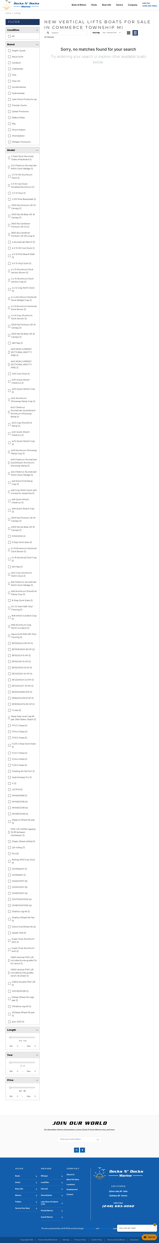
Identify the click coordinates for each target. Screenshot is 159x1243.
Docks (94, 5)
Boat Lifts (106, 5)
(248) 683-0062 (149, 6)
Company (132, 5)
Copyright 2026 (26, 1240)
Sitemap (66, 1240)
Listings (17, 13)
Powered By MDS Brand (48, 1240)
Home (8, 13)
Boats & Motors (79, 5)
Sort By (96, 33)
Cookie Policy (96, 1240)
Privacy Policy (89, 1229)
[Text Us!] (149, 1238)
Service (119, 5)
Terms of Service (106, 1229)
